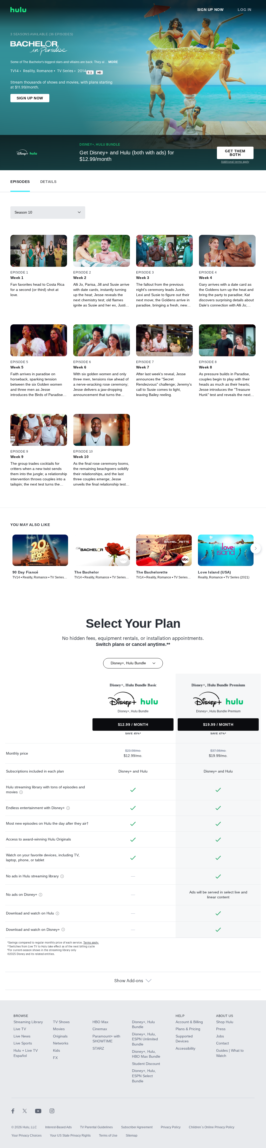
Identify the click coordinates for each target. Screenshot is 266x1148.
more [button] (113, 62)
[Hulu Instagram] (52, 1110)
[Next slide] (255, 548)
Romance (45, 71)
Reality (29, 71)
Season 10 (23, 212)
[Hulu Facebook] (17, 1110)
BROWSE (21, 1016)
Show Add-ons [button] (128, 981)
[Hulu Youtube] (42, 1110)
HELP (180, 1016)
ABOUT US (224, 1016)
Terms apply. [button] (91, 942)
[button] (20, 180)
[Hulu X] (29, 1110)
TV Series (65, 71)
